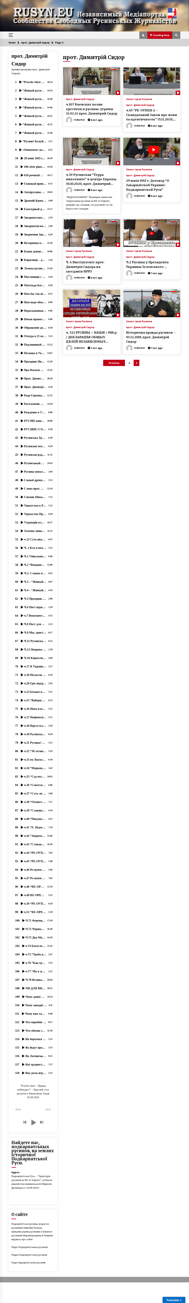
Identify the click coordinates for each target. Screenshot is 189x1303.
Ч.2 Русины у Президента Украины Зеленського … (147, 264)
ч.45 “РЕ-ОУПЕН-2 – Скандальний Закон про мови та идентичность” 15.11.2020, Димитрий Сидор (151, 115)
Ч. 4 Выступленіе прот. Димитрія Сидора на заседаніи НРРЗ (85, 266)
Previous (114, 363)
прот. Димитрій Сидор (80, 98)
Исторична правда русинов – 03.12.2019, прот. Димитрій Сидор (151, 337)
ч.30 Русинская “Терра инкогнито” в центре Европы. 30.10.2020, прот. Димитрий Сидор (91, 179)
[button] (143, 35)
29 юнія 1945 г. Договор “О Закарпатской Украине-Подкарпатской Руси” (147, 185)
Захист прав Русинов (139, 98)
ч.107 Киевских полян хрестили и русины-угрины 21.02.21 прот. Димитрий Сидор (91, 109)
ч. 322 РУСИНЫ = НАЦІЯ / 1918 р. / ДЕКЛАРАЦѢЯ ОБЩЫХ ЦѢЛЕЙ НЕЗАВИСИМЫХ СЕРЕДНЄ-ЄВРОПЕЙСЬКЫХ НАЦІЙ (91, 337)
